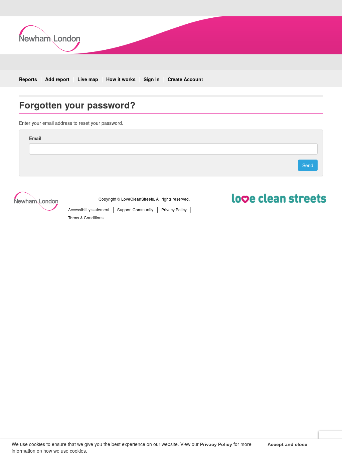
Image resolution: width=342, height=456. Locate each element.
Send (307, 165)
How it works (121, 79)
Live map (87, 79)
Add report (57, 79)
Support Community (135, 209)
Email (35, 138)
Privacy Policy (174, 209)
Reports (28, 79)
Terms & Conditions (86, 217)
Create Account (185, 79)
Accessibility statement (88, 209)
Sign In (152, 79)
